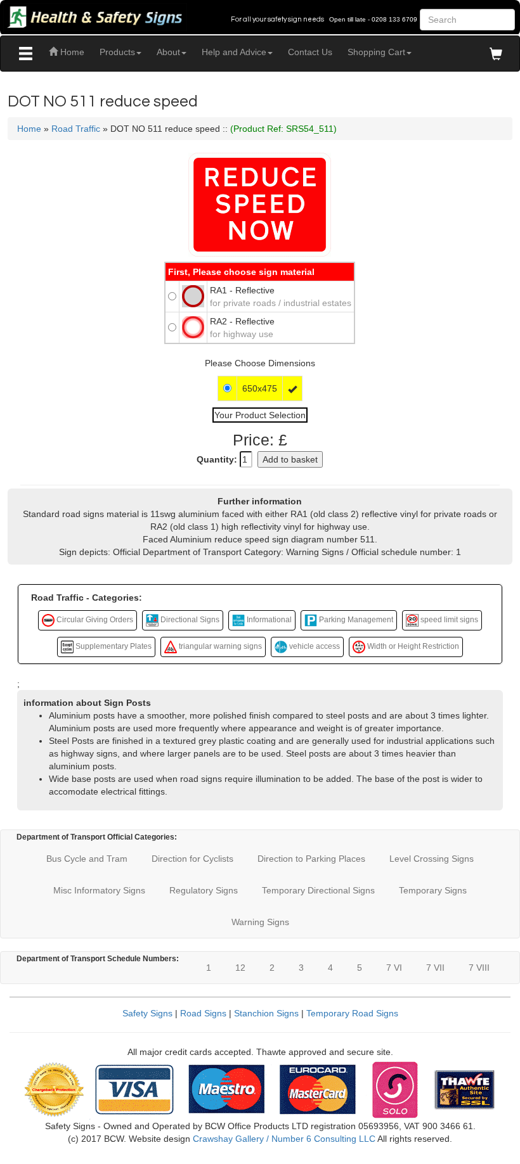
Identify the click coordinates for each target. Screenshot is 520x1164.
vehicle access (313, 646)
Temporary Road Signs (352, 1013)
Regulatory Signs (203, 890)
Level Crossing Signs (431, 859)
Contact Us (310, 52)
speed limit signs (448, 619)
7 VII (435, 968)
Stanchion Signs (266, 1013)
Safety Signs (147, 1013)
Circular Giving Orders (94, 619)
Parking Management (355, 619)
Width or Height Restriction (412, 646)
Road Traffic (75, 129)
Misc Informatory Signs (99, 890)
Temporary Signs (433, 890)
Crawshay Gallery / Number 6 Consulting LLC (284, 1139)
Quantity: (217, 459)
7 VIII (479, 968)
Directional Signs (189, 619)
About (168, 52)
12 (240, 968)
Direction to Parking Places (311, 859)
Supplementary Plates (113, 646)
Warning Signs (260, 922)
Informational (268, 619)
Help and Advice (234, 52)
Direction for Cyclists (192, 859)
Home (71, 52)
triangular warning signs (219, 646)
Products (117, 52)
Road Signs (203, 1013)
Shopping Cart (376, 52)
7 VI (394, 968)
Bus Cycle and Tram (86, 859)
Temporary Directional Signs (318, 890)
